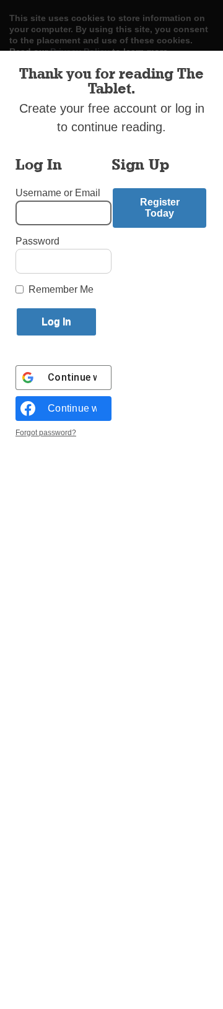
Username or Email (57, 193)
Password (37, 241)
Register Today (160, 208)
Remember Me (61, 289)
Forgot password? (45, 432)
